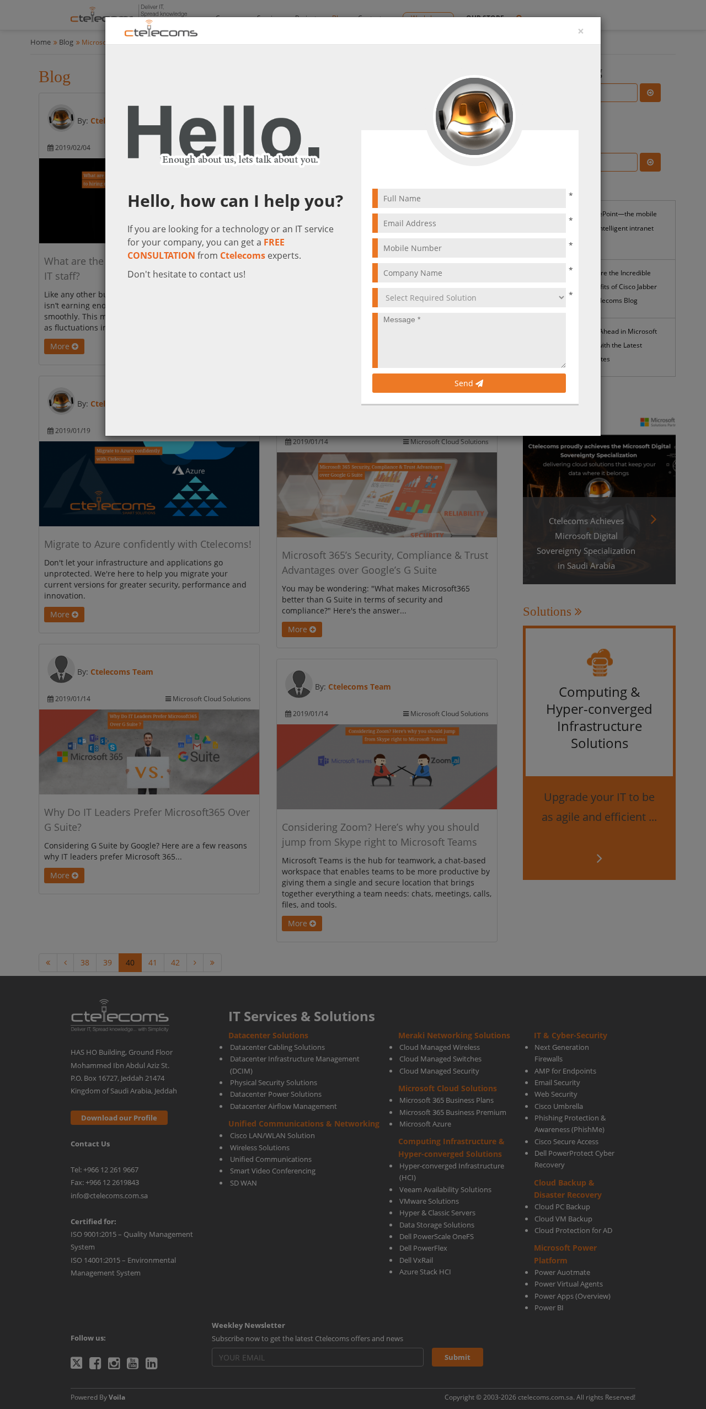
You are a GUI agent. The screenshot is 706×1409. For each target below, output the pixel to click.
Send (464, 383)
